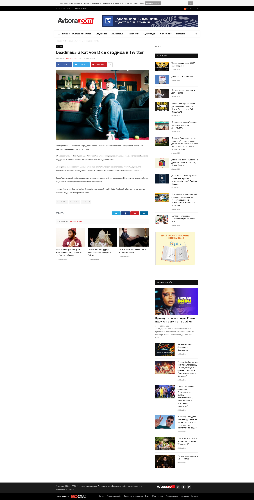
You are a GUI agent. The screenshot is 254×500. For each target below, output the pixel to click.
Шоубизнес (101, 33)
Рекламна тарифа (114, 496)
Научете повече (152, 3)
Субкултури (149, 33)
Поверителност (172, 496)
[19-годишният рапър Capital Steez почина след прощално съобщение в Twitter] (70, 237)
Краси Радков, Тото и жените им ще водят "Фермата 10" (187, 441)
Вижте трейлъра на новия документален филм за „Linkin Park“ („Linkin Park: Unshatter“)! (183, 108)
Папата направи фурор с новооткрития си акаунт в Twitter (99, 252)
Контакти (194, 496)
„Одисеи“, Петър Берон (182, 76)
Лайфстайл (117, 33)
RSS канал (190, 9)
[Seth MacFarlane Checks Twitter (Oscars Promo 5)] (134, 237)
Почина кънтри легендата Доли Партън (183, 91)
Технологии (133, 33)
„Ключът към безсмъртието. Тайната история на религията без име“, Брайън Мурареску (184, 180)
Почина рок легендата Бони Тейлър (188, 457)
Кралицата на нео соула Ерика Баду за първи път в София (175, 320)
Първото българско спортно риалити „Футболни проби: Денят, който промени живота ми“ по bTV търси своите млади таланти (184, 144)
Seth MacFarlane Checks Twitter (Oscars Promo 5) (133, 251)
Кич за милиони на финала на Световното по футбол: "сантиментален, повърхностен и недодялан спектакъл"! (186, 396)
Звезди (59, 46)
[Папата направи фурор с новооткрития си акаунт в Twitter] (102, 237)
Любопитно (166, 33)
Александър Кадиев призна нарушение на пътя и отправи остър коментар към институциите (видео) (187, 422)
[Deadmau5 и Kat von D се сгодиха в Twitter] (102, 139)
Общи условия (157, 496)
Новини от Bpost (81, 9)
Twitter (86, 202)
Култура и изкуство (81, 33)
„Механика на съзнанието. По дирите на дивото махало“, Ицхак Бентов (184, 163)
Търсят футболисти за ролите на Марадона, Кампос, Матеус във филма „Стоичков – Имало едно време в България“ (188, 369)
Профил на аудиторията (133, 496)
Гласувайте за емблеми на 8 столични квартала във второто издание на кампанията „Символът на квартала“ (184, 200)
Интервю (180, 33)
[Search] (196, 33)
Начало (66, 33)
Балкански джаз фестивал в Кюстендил (185, 347)
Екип (147, 496)
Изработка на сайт (63, 496)
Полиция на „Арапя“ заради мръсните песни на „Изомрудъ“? (183, 125)
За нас (101, 496)
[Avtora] (75, 21)
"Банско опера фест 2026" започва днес (183, 64)
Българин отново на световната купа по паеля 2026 (183, 219)
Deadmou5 (61, 202)
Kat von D (74, 202)
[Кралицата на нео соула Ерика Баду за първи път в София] (176, 301)
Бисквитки (184, 496)
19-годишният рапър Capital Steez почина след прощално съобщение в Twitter (69, 252)
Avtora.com (71, 58)
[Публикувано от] (157, 326)
